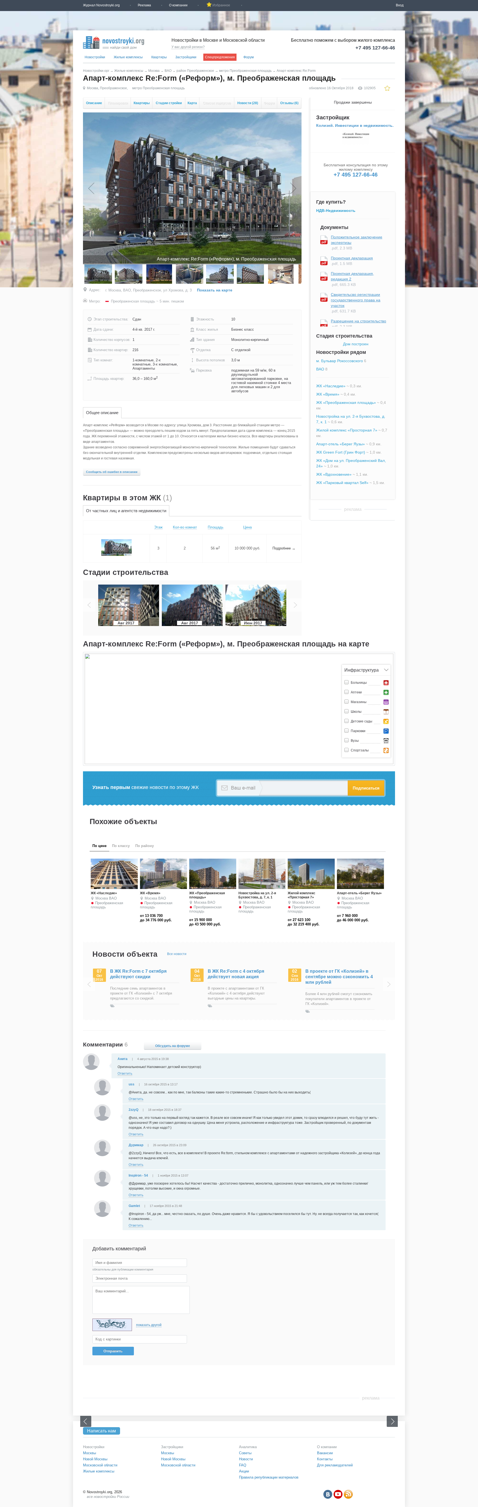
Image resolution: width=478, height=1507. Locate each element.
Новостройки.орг (96, 71)
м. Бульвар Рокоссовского (339, 361)
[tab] (102, 413)
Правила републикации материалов (268, 1477)
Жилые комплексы (128, 57)
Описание (94, 103)
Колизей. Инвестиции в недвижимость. (355, 125)
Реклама (144, 5)
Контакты (324, 1459)
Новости (247, 103)
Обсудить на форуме (172, 1046)
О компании (178, 5)
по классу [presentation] (121, 846)
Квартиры (159, 57)
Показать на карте (214, 290)
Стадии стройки (169, 103)
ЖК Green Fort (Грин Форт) (340, 452)
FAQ (242, 1465)
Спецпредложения (220, 57)
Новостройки (95, 57)
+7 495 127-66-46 (375, 48)
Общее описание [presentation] (102, 412)
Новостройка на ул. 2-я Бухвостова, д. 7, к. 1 (257, 895)
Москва (154, 71)
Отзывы (289, 103)
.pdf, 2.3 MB (356, 242)
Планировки (118, 103)
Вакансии (325, 1453)
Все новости (176, 954)
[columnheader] (116, 527)
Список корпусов (217, 103)
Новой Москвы (95, 1459)
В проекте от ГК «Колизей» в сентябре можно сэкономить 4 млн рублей (241, 977)
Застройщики (185, 57)
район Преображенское (195, 71)
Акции (244, 1471)
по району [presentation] (144, 846)
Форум (248, 57)
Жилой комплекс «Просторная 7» (346, 430)
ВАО (168, 71)
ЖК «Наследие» (330, 386)
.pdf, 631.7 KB (355, 302)
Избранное (221, 5)
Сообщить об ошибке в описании (111, 472)
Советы (245, 1453)
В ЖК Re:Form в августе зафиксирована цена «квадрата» (331, 977)
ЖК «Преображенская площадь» (346, 402)
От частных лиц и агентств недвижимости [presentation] (126, 510)
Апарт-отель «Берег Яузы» (340, 444)
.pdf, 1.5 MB (352, 261)
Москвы (89, 1453)
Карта (192, 103)
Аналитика (248, 1447)
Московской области (100, 1465)
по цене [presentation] (99, 846)
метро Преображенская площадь (245, 71)
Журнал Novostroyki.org (101, 5)
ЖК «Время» (327, 394)
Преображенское (113, 88)
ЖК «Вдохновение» (334, 474)
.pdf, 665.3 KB (352, 279)
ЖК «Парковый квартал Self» (342, 482)
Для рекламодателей (335, 1465)
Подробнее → (283, 548)
